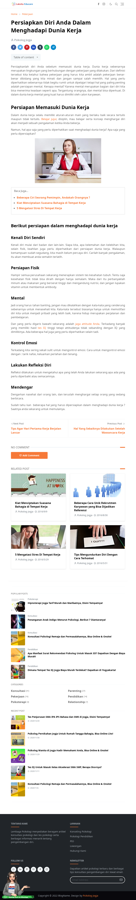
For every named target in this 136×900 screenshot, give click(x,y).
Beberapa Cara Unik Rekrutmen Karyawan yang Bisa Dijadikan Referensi (95, 506)
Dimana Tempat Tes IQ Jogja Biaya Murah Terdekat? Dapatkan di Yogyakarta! (72, 670)
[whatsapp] (13, 869)
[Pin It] (27, 47)
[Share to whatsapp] (46, 47)
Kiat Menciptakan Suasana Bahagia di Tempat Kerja (51, 203)
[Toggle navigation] (122, 4)
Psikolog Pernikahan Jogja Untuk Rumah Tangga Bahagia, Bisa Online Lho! (70, 733)
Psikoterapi (33, 599)
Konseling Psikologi (81, 831)
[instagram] (103, 4)
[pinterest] (27, 869)
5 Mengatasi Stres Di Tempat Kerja (39, 208)
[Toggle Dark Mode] (110, 4)
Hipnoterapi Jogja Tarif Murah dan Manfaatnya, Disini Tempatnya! (65, 603)
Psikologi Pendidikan (81, 836)
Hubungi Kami (78, 850)
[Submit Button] (121, 880)
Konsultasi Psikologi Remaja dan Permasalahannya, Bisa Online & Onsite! (69, 636)
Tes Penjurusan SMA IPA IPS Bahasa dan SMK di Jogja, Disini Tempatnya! (69, 716)
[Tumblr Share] (40, 47)
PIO (72, 841)
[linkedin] (20, 869)
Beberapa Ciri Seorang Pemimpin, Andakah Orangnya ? (53, 197)
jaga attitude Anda (87, 324)
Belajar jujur (49, 119)
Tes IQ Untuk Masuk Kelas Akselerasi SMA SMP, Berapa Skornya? (65, 767)
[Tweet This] (20, 47)
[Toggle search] (116, 4)
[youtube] (33, 869)
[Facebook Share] (13, 47)
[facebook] (98, 4)
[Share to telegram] (53, 47)
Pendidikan (33, 649)
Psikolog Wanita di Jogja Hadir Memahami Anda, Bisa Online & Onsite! (68, 750)
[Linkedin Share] (33, 47)
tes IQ (42, 328)
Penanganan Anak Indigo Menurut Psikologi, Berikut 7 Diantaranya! (67, 619)
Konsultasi (32, 615)
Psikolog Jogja (90, 895)
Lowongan (75, 846)
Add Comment (31, 455)
